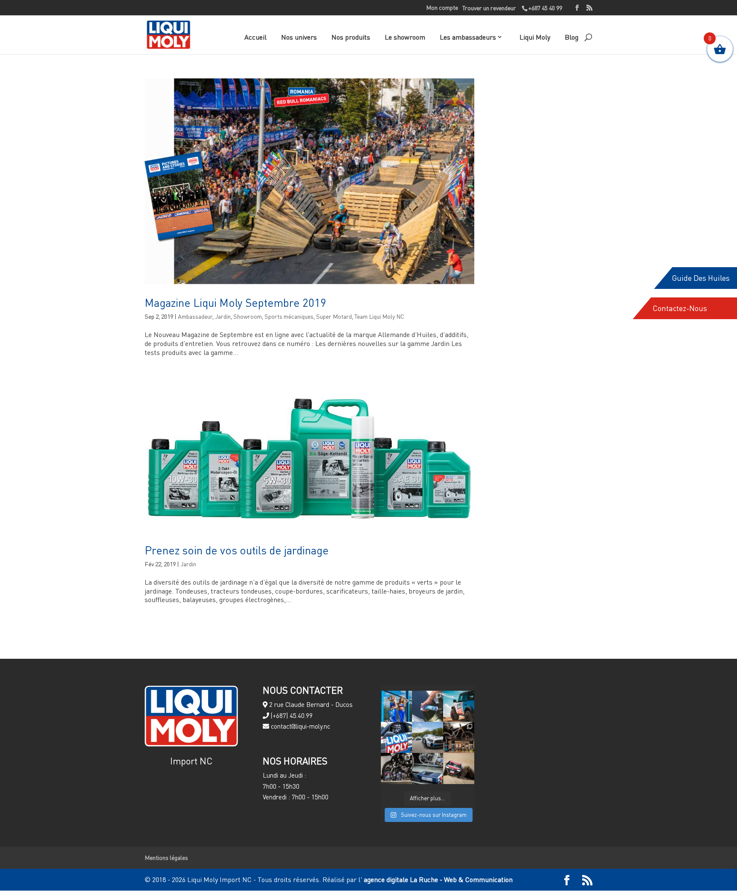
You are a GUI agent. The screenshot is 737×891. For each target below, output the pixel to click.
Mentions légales (166, 857)
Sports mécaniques (288, 316)
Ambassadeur (195, 316)
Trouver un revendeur (489, 8)
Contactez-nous (680, 308)
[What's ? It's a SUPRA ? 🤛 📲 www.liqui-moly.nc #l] (396, 737)
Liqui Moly (534, 37)
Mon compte (442, 8)
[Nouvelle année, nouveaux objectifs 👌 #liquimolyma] (458, 768)
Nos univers (299, 37)
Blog (571, 37)
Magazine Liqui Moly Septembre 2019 (235, 302)
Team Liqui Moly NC (379, 316)
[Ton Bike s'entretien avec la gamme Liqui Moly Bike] (458, 737)
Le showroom (405, 37)
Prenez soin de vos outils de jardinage (237, 550)
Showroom (247, 316)
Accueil (255, 37)
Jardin (223, 316)
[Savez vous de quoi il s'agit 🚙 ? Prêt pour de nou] (458, 706)
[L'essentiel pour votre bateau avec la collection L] (427, 706)
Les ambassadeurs (468, 37)
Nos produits (350, 37)
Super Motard (334, 316)
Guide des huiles (701, 278)
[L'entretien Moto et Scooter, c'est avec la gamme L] (396, 768)
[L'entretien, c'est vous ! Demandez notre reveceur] (427, 768)
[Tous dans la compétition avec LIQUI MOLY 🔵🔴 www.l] (427, 737)
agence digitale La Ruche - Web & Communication (437, 879)
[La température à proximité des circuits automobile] (396, 706)
